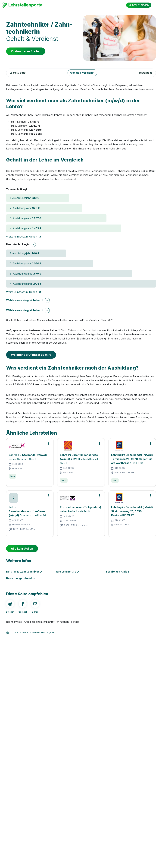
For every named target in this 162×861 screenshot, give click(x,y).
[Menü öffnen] (156, 5)
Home (15, 632)
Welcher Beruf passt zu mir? (31, 354)
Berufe (25, 632)
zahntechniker (38, 632)
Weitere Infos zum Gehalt (21, 236)
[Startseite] (7, 632)
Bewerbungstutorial (19, 578)
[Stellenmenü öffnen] (48, 443)
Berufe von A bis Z (118, 571)
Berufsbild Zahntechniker (23, 571)
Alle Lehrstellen (22, 548)
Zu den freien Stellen (25, 51)
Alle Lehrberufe (66, 571)
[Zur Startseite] (23, 5)
